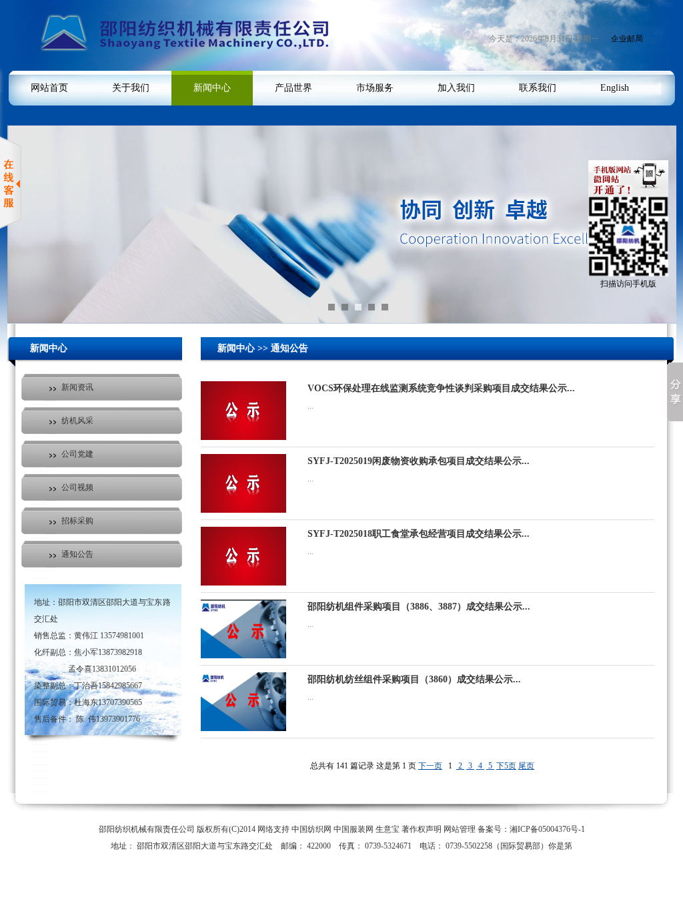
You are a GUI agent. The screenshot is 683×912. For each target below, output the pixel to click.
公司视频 (77, 487)
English (614, 88)
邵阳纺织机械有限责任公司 (147, 829)
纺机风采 (77, 420)
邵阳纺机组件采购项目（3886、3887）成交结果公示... (418, 607)
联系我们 (537, 88)
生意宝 (388, 829)
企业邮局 (627, 38)
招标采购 (77, 520)
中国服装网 (353, 829)
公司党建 (77, 454)
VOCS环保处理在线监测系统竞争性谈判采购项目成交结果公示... (441, 388)
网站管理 (460, 829)
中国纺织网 (311, 829)
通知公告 (77, 554)
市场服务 (375, 88)
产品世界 (293, 88)
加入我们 (456, 88)
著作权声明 (422, 829)
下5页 (506, 765)
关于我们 (130, 88)
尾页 (526, 765)
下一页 (430, 765)
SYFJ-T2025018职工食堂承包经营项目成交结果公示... (418, 534)
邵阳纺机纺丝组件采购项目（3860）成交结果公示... (414, 679)
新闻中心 (212, 88)
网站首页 (49, 88)
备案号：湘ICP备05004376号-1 (531, 829)
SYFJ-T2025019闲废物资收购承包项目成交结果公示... (418, 461)
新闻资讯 (77, 387)
